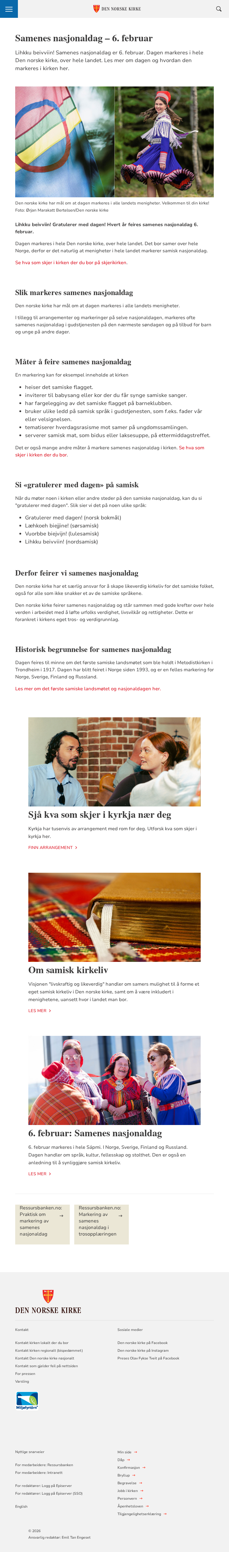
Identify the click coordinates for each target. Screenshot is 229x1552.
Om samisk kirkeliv (68, 969)
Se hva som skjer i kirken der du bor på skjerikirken (70, 262)
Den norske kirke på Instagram (143, 1350)
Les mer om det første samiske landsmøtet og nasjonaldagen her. (88, 689)
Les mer (37, 1011)
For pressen (25, 1373)
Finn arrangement (50, 847)
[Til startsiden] (48, 1300)
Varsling (22, 1381)
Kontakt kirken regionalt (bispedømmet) (49, 1350)
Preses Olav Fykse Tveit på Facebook (148, 1358)
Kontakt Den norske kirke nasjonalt (44, 1358)
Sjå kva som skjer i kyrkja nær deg (99, 814)
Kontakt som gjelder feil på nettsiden (46, 1366)
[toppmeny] (9, 9)
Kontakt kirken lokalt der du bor (42, 1342)
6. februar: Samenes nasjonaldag (95, 1133)
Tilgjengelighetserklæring (139, 1514)
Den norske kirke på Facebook (142, 1342)
